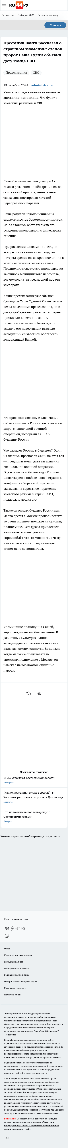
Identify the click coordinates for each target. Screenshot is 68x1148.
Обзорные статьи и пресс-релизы (21, 981)
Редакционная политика (16, 974)
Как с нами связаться (15, 988)
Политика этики (12, 994)
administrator (42, 85)
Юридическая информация (18, 955)
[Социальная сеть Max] (7, 935)
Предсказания (16, 72)
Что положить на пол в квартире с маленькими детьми (26, 816)
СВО (36, 72)
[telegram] (40, 693)
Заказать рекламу (48, 15)
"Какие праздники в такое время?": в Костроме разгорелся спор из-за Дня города (33, 797)
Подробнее (10, 1034)
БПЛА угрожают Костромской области (29, 780)
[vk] (29, 693)
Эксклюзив (8, 15)
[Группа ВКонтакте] (7, 928)
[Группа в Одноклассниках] (12, 928)
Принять (55, 25)
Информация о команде (16, 968)
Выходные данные (13, 961)
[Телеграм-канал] (17, 928)
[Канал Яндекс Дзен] (23, 928)
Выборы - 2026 (26, 15)
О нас (7, 948)
